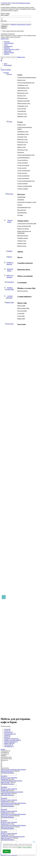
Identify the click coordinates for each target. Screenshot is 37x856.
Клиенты (6, 41)
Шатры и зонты (21, 246)
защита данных (27, 847)
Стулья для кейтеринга (23, 170)
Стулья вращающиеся (23, 157)
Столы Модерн (21, 111)
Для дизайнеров (9, 43)
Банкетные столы (22, 90)
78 (9, 737)
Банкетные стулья (22, 139)
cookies (19, 847)
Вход (5, 63)
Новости (6, 54)
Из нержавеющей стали (24, 207)
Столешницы (8, 746)
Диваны (6, 735)
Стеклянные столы (22, 106)
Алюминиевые (21, 197)
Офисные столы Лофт (23, 100)
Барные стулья (21, 124)
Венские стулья (21, 144)
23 (18, 738)
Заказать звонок (25, 3)
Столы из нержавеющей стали (25, 82)
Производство (8, 46)
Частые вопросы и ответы (11, 49)
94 (20, 740)
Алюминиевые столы (23, 87)
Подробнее (4, 776)
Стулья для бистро (22, 160)
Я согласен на (16, 24)
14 (13, 746)
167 (15, 734)
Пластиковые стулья (23, 134)
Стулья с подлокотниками (24, 186)
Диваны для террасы (23, 228)
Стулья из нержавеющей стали (26, 181)
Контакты (7, 48)
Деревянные (20, 199)
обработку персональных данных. (21, 24)
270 (12, 732)
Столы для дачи (21, 108)
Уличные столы (21, 240)
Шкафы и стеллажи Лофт (11, 740)
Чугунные (20, 215)
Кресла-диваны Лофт (23, 308)
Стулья (6, 731)
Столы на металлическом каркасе (26, 77)
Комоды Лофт (21, 305)
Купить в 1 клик (5, 777)
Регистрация (8, 65)
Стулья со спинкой (22, 188)
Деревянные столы (22, 85)
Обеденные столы (22, 98)
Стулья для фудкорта (23, 178)
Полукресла (20, 152)
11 (17, 741)
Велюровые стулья (22, 142)
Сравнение (14, 777)
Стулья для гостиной (23, 165)
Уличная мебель (8, 734)
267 (9, 729)
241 (10, 731)
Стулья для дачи (21, 168)
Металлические (21, 210)
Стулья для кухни (22, 173)
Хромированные (22, 212)
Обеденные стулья (22, 149)
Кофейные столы (22, 116)
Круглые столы (21, 95)
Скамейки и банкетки (10, 738)
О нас (5, 44)
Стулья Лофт (21, 316)
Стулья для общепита (23, 175)
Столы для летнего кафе (24, 226)
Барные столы (21, 80)
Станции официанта (10, 741)
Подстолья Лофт (22, 311)
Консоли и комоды (22, 291)
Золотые (19, 204)
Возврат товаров (9, 52)
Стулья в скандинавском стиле (25, 155)
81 (10, 735)
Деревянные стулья (22, 131)
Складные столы (22, 113)
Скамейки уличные (22, 238)
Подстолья (7, 732)
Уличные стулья (21, 243)
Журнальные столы (22, 93)
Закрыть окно (5, 38)
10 (12, 745)
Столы (6, 729)
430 (13, 743)
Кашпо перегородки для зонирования (24, 232)
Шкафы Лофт (21, 318)
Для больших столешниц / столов (26, 202)
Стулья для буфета (22, 162)
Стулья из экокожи (22, 183)
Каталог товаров (6, 69)
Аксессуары (7, 745)
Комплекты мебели (22, 235)
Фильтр (3, 749)
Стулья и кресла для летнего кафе (26, 223)
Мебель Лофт (8, 743)
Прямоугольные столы (23, 103)
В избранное (4, 779)
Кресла (6, 737)
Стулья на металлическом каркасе (24, 128)
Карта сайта (7, 51)
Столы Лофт (20, 313)
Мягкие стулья (21, 147)
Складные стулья (22, 136)
